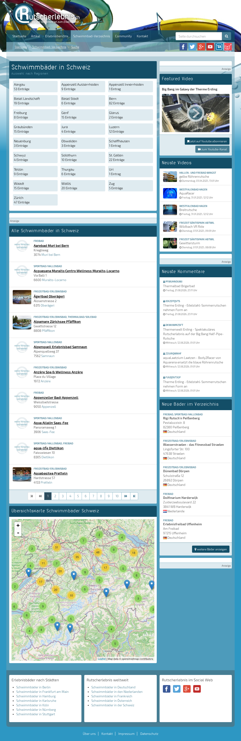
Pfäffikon (48, 331)
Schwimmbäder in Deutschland (113, 687)
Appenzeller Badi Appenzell (56, 397)
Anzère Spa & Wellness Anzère (58, 372)
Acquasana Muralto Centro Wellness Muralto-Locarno (76, 271)
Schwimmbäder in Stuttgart (35, 714)
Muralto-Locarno (54, 280)
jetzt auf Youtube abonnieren (208, 141)
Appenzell (49, 406)
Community (123, 36)
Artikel (35, 36)
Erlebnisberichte (56, 36)
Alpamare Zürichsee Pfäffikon (57, 321)
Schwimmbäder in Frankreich (111, 696)
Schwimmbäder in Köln (32, 705)
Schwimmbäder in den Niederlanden (117, 692)
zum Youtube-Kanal (214, 149)
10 (117, 496)
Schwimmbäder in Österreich (111, 701)
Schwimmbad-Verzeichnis (91, 36)
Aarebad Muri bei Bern (51, 245)
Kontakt (142, 36)
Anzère (46, 381)
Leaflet (102, 659)
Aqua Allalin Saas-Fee (51, 423)
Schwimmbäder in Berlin (33, 687)
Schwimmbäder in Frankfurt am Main (42, 692)
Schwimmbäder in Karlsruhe (36, 701)
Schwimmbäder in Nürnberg (36, 710)
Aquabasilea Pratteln (51, 473)
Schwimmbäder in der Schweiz (112, 705)
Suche (75, 46)
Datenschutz (149, 734)
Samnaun (48, 356)
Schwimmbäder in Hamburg (36, 696)
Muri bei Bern (50, 255)
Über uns (89, 734)
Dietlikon (47, 457)
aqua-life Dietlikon (49, 448)
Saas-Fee (48, 432)
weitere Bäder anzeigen (211, 549)
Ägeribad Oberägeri (49, 296)
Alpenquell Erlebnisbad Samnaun (60, 347)
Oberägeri (47, 305)
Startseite (19, 36)
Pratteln (46, 482)
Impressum (126, 734)
